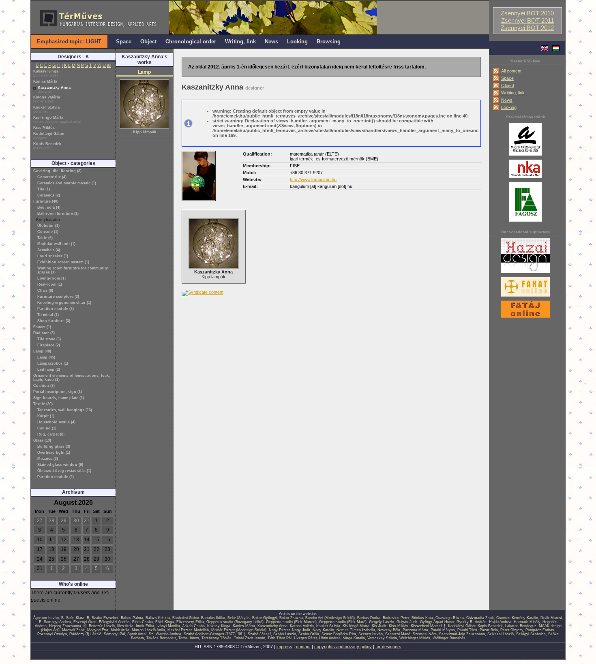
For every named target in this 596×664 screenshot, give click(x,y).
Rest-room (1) (49, 284)
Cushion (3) (44, 386)
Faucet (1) (42, 327)
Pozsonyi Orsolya (52, 634)
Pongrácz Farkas (539, 630)
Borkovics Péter (396, 618)
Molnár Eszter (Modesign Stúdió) (238, 630)
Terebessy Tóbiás (217, 638)
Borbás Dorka (368, 618)
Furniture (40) (45, 201)
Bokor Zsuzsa (291, 618)
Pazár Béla (489, 630)
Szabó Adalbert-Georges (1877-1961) (214, 634)
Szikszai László (500, 634)
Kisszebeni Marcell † (428, 626)
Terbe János (188, 638)
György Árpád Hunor (437, 622)
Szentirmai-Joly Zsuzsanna (462, 634)
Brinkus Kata (422, 618)
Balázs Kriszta (158, 618)
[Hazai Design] (525, 273)
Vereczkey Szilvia (382, 638)
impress (284, 646)
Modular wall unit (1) (56, 244)
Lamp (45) (46, 357)
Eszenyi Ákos (84, 622)
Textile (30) (43, 404)
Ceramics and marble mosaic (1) (66, 183)
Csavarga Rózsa (449, 618)
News (506, 100)
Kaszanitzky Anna (54, 89)
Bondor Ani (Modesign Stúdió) (330, 618)
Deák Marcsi (551, 618)
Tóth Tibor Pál (280, 638)
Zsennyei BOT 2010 (527, 13)
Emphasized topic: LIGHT (69, 41)
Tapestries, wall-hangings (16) (64, 410)
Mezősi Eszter (179, 630)
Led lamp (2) (48, 369)
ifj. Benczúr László (99, 626)
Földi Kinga (164, 622)
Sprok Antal (136, 634)
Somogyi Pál (114, 634)
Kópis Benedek (47, 146)
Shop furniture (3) (53, 321)
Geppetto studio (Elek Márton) (291, 622)
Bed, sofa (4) (48, 207)
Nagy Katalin (323, 630)
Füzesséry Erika (190, 622)
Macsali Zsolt (73, 630)
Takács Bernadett (161, 638)
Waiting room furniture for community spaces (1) (72, 270)
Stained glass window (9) (60, 465)
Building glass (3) (53, 446)
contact (303, 646)
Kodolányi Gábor (49, 136)
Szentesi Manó (397, 634)
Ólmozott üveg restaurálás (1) (64, 471)
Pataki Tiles (467, 630)
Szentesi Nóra (425, 634)
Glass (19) (42, 440)
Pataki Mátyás (443, 630)
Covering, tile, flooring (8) (57, 171)
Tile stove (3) (49, 339)
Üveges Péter (305, 638)
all (109, 65)
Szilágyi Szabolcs (531, 634)
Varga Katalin (354, 638)
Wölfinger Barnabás (449, 638)
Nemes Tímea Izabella (356, 630)
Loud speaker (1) (52, 256)
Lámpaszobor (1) (52, 363)
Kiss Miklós (44, 128)
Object (507, 85)
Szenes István (370, 634)
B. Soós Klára (72, 618)
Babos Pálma (132, 618)
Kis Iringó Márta (57, 119)
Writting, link (513, 92)
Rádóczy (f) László (85, 634)
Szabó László (284, 634)
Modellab (201, 630)
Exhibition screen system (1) (63, 262)
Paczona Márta (415, 630)
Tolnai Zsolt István (249, 638)
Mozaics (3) (47, 459)
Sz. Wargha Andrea (165, 634)
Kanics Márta (45, 81)
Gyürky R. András (472, 622)
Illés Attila (125, 626)
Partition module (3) (55, 309)
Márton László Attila (148, 630)
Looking (509, 107)
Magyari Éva (97, 630)
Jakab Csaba (193, 626)
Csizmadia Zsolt (480, 618)
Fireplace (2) (48, 345)
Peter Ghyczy (511, 630)
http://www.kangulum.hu (313, 179)
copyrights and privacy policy (343, 646)
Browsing (329, 41)
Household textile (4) (56, 422)
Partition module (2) (55, 477)
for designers (388, 646)
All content (511, 70)
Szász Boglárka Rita (339, 634)
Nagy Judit (301, 630)
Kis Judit (379, 626)
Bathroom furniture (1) (58, 213)
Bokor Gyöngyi (264, 618)
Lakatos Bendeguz (520, 626)
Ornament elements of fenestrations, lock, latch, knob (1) (71, 378)
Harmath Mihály (527, 622)
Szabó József (259, 634)
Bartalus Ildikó (213, 618)
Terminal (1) (48, 315)
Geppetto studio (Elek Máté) (343, 622)
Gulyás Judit (407, 622)
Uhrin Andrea (330, 638)
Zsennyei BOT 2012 (527, 28)
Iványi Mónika (168, 626)
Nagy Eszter (279, 630)
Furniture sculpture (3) (58, 297)
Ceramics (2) (48, 195)
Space (507, 78)
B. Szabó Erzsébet (102, 618)
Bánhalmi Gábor (185, 618)
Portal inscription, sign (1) (57, 392)
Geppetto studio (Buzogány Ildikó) (235, 622)
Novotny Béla (388, 630)
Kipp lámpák (144, 132)
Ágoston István (46, 618)
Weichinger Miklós (414, 638)
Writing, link (240, 41)
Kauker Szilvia (46, 109)
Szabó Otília (308, 634)
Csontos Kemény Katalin (517, 618)
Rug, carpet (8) (50, 434)
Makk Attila (120, 630)
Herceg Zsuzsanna (65, 626)
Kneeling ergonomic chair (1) (64, 303)
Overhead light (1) (53, 452)
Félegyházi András (114, 622)
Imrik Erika (145, 626)
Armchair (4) (48, 250)
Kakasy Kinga (45, 73)
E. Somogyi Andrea (55, 622)
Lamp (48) (42, 351)
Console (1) (47, 232)
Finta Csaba (142, 622)
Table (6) (45, 238)
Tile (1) (43, 189)
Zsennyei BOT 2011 (527, 20)
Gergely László (381, 622)
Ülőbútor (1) (48, 226)
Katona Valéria (46, 99)
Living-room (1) (51, 278)
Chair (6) (45, 290)
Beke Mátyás (238, 618)
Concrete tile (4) (51, 177)
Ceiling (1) (46, 428)
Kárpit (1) (45, 416)
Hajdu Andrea (500, 622)
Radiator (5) (44, 333)
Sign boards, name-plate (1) (58, 398)
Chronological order (190, 41)
